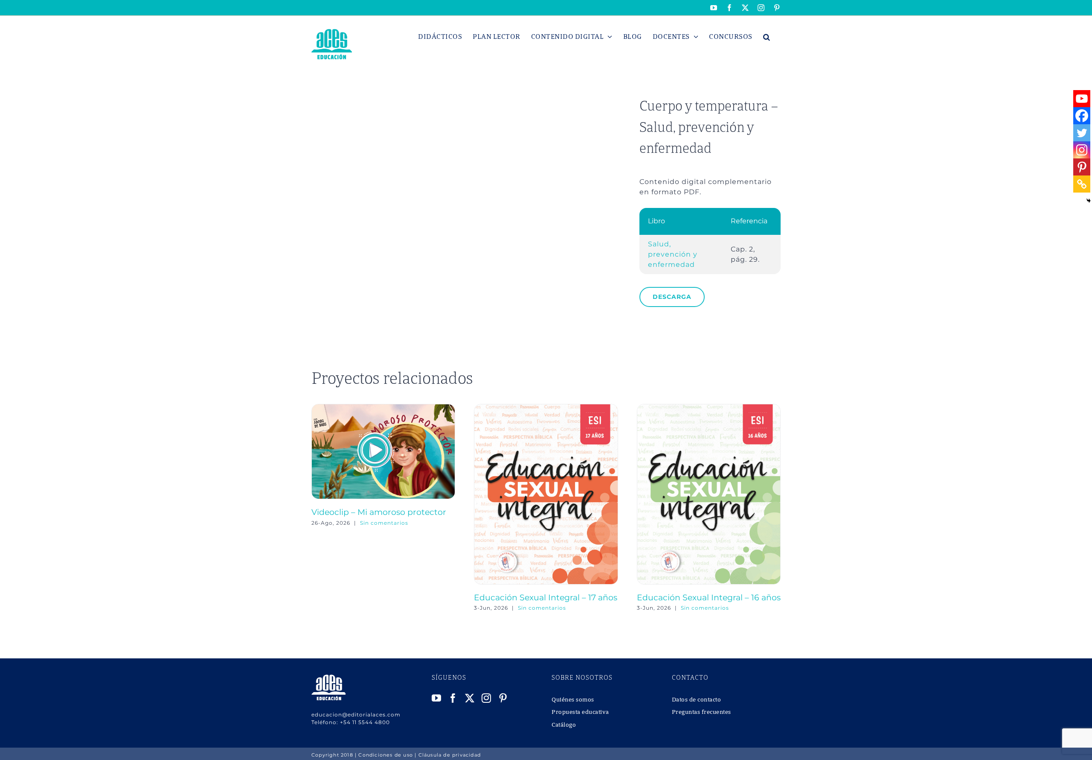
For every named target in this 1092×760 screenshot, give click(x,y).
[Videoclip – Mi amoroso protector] (383, 408)
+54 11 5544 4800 (365, 722)
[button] (766, 37)
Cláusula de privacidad (449, 755)
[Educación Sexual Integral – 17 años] (546, 408)
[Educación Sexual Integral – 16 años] (709, 408)
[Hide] (1088, 200)
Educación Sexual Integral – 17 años (545, 597)
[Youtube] (1081, 98)
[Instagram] (1081, 149)
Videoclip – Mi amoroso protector (378, 512)
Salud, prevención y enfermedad (672, 254)
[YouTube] (436, 698)
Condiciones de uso (385, 755)
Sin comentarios (384, 523)
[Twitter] (1081, 132)
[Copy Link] (1081, 184)
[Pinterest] (1081, 166)
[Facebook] (1081, 115)
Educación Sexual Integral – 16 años (709, 597)
